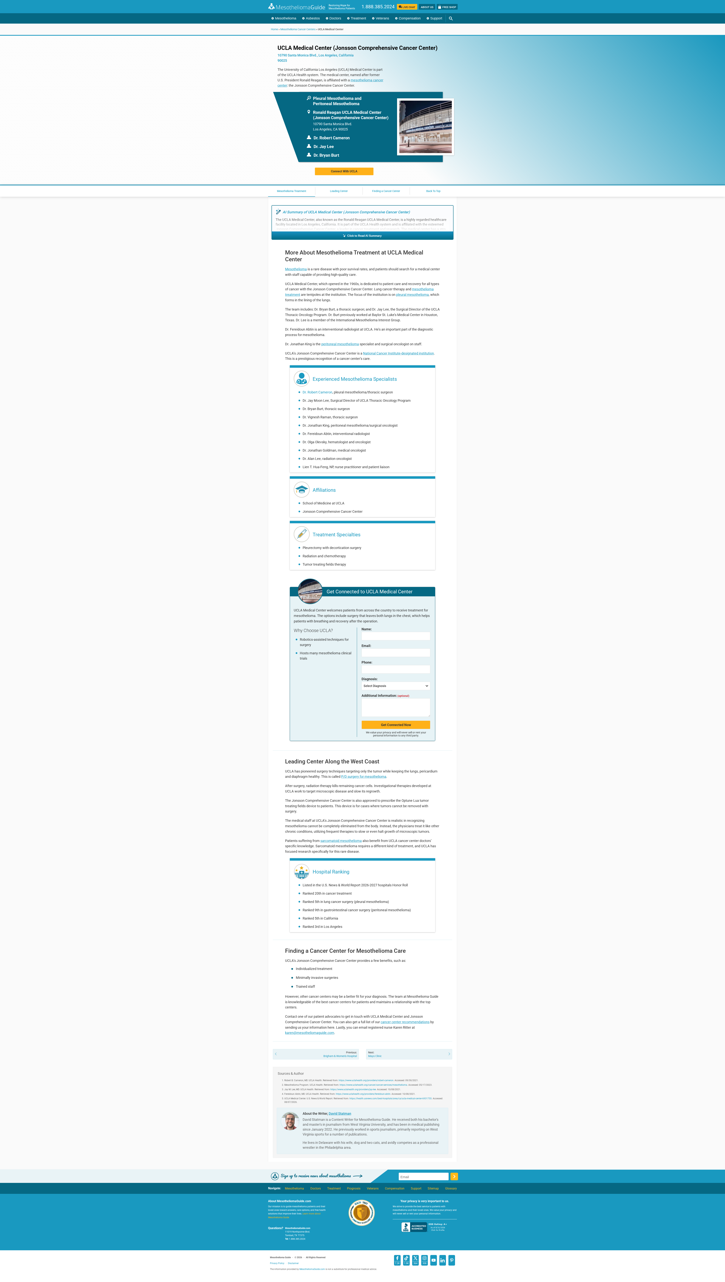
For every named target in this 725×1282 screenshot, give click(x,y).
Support (436, 18)
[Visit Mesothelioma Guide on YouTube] (433, 1260)
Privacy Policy (277, 1263)
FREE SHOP (449, 7)
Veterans (382, 18)
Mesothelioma (285, 18)
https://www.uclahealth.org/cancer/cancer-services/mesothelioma (373, 1085)
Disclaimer (293, 1263)
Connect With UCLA (344, 171)
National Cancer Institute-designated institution (398, 353)
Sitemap (433, 1188)
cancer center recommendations (405, 1022)
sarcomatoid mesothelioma (341, 841)
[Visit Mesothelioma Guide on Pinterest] (451, 1260)
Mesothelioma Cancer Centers (297, 29)
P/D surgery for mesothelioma (363, 777)
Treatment (358, 18)
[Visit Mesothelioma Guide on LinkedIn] (442, 1260)
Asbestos (313, 18)
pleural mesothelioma (412, 295)
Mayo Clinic (375, 1054)
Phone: (367, 662)
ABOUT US (427, 7)
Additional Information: (385, 695)
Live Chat (409, 7)
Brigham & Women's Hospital (340, 1054)
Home (274, 29)
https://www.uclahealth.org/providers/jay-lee (353, 1089)
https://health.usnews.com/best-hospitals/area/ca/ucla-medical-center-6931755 (390, 1098)
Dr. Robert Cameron (317, 392)
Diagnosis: (370, 679)
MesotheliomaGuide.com (313, 6)
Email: (366, 646)
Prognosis (353, 1188)
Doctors (335, 18)
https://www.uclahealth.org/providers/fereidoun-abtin (363, 1094)
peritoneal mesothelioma (340, 344)
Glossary (451, 1188)
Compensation (410, 18)
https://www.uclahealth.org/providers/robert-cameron (366, 1080)
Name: (367, 629)
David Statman (340, 1113)
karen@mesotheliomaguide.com (309, 1033)
